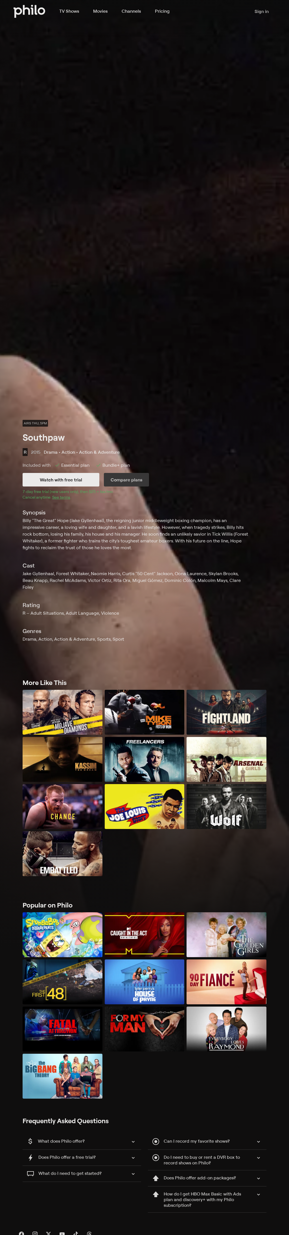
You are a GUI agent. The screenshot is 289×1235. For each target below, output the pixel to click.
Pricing (162, 11)
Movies (100, 11)
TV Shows (69, 11)
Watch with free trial (61, 480)
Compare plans (126, 480)
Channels (131, 11)
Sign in (262, 11)
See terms (61, 497)
